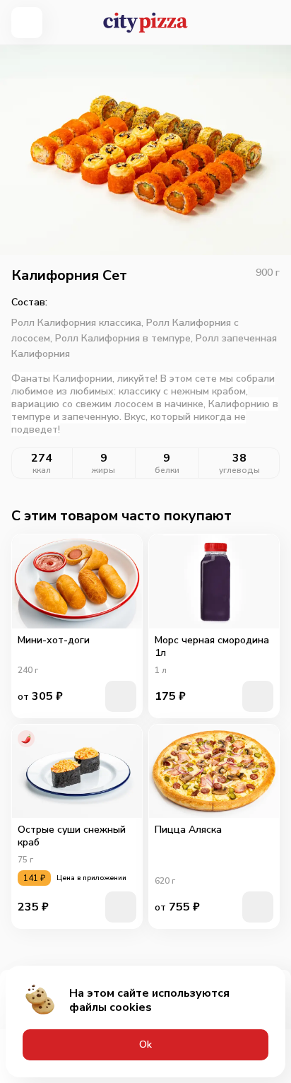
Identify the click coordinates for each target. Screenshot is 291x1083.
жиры (103, 470)
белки (167, 470)
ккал (41, 470)
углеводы (239, 470)
